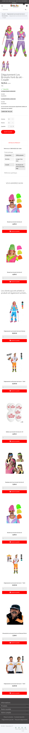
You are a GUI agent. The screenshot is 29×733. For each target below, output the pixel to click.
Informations (5, 703)
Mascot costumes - (9, 717)
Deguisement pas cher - (8, 719)
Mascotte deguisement (21, 719)
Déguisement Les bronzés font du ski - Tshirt (14, 583)
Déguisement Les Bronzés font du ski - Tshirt (14, 381)
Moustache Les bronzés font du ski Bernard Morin (14, 633)
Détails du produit (14, 142)
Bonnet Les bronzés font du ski (14, 221)
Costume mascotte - (19, 717)
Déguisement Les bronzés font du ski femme (14, 331)
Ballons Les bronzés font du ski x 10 (14, 431)
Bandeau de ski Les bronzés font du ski (14, 482)
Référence (6, 148)
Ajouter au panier (8, 131)
